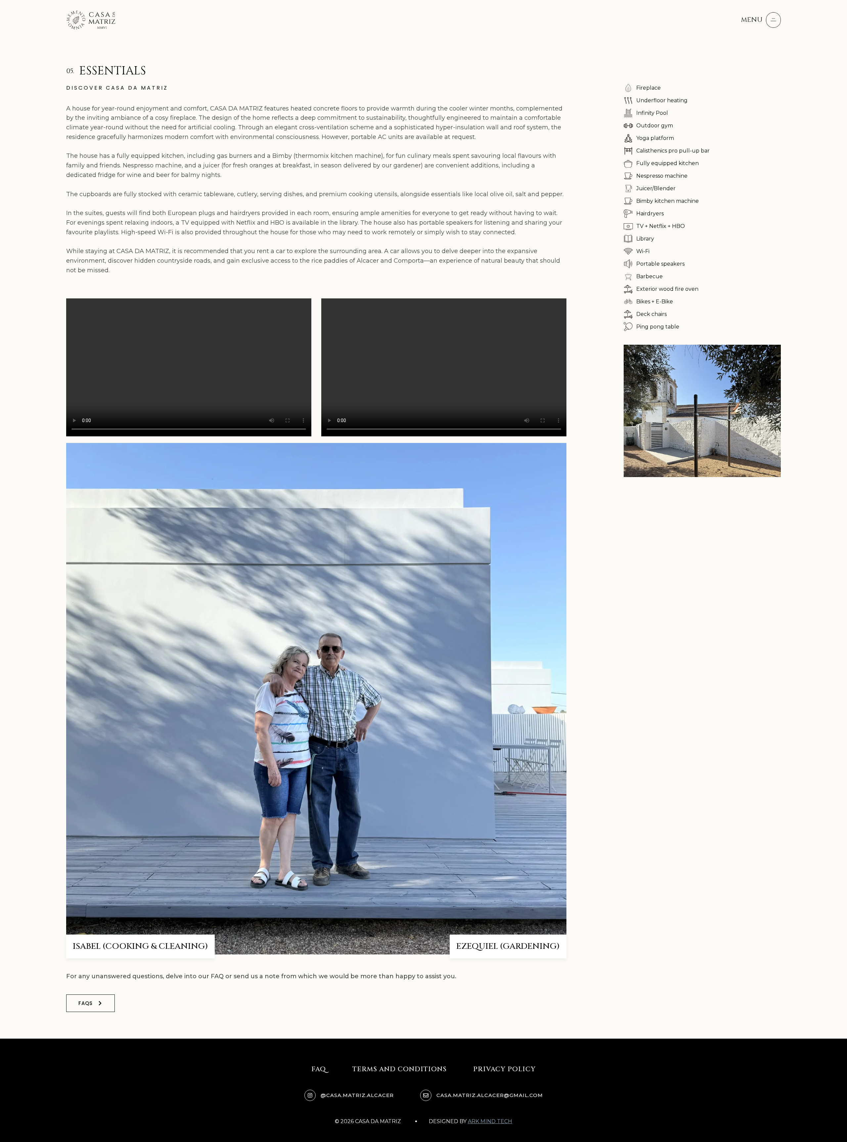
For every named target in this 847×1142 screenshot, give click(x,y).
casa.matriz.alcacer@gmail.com (489, 1095)
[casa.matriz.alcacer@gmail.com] (425, 1095)
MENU (752, 19)
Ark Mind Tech (490, 1121)
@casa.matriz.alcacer (357, 1095)
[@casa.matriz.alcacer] (310, 1095)
